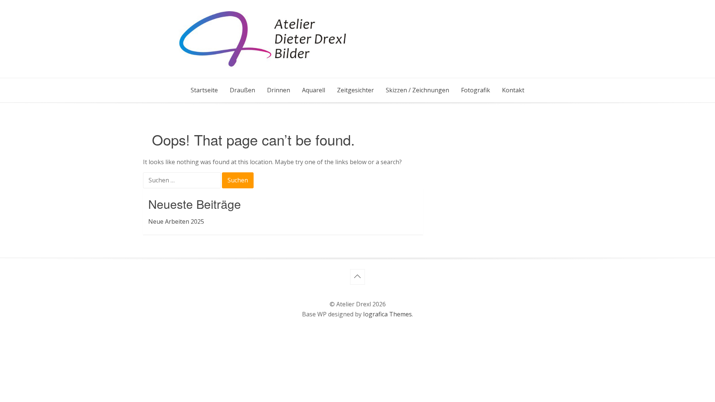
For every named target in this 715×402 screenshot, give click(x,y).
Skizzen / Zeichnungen (417, 90)
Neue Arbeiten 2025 (176, 221)
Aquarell (313, 90)
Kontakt (513, 90)
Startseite (204, 90)
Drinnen (278, 90)
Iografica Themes (387, 314)
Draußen (242, 90)
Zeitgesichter (355, 90)
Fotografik (475, 90)
